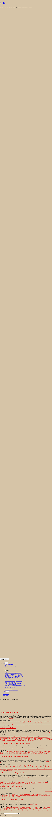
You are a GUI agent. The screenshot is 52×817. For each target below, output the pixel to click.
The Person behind (9, 664)
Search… (2, 813)
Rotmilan (49, 724)
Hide (5, 767)
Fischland (23, 737)
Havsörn (13, 738)
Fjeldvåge (31, 737)
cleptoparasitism (31, 751)
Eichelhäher (19, 808)
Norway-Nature (16, 724)
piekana (18, 739)
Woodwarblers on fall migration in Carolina (13, 681)
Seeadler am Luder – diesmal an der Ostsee (14, 756)
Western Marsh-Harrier (18, 725)
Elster (12, 737)
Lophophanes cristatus (31, 809)
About (4, 663)
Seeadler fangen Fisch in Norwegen (11, 786)
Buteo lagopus (48, 735)
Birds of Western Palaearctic (18, 751)
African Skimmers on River (10, 679)
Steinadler (36, 810)
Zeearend (32, 740)
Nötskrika (5, 810)
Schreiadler (2, 725)
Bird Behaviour (9, 751)
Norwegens (22, 724)
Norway (32, 752)
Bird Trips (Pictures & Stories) (19, 781)
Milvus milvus (3, 724)
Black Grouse (9, 808)
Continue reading (9, 718)
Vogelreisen (39, 765)
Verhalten (24, 721)
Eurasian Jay (24, 808)
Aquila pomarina (43, 721)
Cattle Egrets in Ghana (9, 686)
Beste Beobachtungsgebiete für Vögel (13, 721)
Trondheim (11, 725)
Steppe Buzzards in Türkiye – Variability (13, 673)
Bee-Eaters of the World (10, 687)
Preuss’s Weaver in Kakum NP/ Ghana (13, 683)
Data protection (6, 669)
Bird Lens (4, 3)
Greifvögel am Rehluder (8, 728)
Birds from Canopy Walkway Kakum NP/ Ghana (15, 685)
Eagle (6, 782)
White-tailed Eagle (27, 725)
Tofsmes (45, 810)
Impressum (5, 668)
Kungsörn (24, 809)
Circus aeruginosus (6, 722)
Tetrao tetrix (40, 810)
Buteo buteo (42, 735)
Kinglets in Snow (8, 689)
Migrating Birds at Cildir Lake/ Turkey (13, 671)
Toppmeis (49, 810)
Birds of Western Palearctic (10, 692)
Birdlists (4, 691)
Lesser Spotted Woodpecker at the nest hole (14, 674)
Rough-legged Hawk (31, 769)
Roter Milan (44, 724)
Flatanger (20, 722)
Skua (11, 753)
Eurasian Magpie (16, 737)
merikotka (28, 738)
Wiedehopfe (7, 678)
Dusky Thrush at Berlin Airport (11, 690)
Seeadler (6, 725)
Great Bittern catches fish (10, 682)
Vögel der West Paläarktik (31, 721)
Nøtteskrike (10, 810)
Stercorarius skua (26, 753)
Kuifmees (20, 809)
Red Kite (34, 724)
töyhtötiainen (2, 812)
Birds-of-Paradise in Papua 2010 (11, 684)
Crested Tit (14, 808)
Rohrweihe (39, 724)
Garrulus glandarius (38, 808)
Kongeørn (15, 809)
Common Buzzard (14, 722)
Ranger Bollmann (24, 739)
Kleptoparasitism (10, 752)
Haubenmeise (2, 809)
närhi (46, 809)
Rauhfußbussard (31, 739)
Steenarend (31, 810)
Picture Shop (5, 695)
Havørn (9, 738)
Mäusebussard (47, 722)
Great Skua (41, 751)
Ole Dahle (15, 810)
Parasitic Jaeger (3, 753)
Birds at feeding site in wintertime (12, 677)
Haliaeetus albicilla (26, 722)
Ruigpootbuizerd (9, 740)
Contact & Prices (6, 694)
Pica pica (14, 739)
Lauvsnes (33, 722)
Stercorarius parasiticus (17, 753)
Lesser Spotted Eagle (39, 722)
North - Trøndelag (27, 752)
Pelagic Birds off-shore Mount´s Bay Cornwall (14, 676)
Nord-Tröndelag (9, 724)
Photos (4, 670)
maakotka (38, 809)
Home (4, 661)
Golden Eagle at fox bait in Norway (11, 799)
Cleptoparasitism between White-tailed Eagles (15, 743)
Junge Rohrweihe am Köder (9, 712)
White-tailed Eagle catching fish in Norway (14, 773)
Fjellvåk (35, 737)
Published (7, 665)
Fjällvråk (27, 737)
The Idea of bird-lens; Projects (11, 666)
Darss (9, 737)
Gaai (33, 808)
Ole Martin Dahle (28, 724)
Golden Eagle (14, 782)
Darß (18, 766)
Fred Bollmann (44, 737)
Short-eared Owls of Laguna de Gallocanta (13, 675)
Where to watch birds (41, 781)
